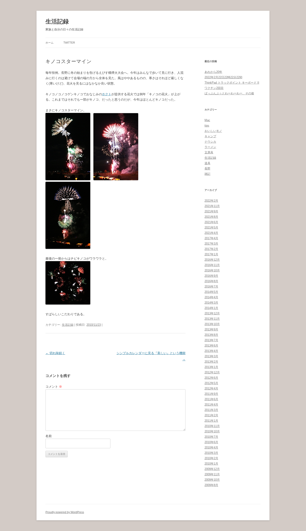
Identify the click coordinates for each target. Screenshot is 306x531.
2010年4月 (211, 447)
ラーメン (210, 147)
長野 (207, 168)
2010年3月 (211, 453)
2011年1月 (211, 420)
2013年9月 (211, 329)
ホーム (49, 42)
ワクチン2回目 (214, 88)
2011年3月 (211, 410)
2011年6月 (211, 399)
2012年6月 (211, 377)
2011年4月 (211, 404)
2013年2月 (211, 361)
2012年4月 (211, 388)
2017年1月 (211, 254)
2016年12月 (212, 259)
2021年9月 (211, 211)
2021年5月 (211, 227)
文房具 (209, 152)
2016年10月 (212, 270)
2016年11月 (212, 265)
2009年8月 (211, 485)
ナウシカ (210, 141)
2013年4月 (211, 351)
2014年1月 (211, 308)
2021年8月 (211, 216)
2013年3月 (211, 356)
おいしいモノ (213, 131)
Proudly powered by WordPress (64, 512)
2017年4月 (211, 238)
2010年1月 (211, 463)
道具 (207, 163)
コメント (53, 386)
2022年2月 (211, 200)
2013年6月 (211, 345)
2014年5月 (211, 292)
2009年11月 (212, 474)
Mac (207, 120)
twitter (69, 42)
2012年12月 (212, 372)
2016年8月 (211, 281)
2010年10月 (212, 431)
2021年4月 (211, 233)
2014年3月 (211, 302)
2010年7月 (211, 436)
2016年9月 (211, 275)
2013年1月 (211, 367)
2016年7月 (211, 286)
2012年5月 (211, 383)
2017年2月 (211, 249)
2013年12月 (212, 313)
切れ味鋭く (55, 353)
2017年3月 (211, 243)
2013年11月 (212, 318)
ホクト (106, 94)
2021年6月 (211, 222)
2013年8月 (211, 334)
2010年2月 (211, 458)
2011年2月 (211, 415)
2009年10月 (212, 479)
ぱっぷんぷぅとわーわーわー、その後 (229, 93)
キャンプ (210, 136)
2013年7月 (211, 340)
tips (207, 125)
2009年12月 (212, 469)
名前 (48, 436)
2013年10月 (212, 324)
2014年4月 (211, 297)
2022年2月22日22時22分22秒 (223, 77)
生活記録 (57, 21)
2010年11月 (212, 426)
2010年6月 (211, 442)
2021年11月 (212, 206)
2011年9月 (211, 394)
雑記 (207, 174)
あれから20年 (213, 72)
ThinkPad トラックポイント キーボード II (232, 82)
